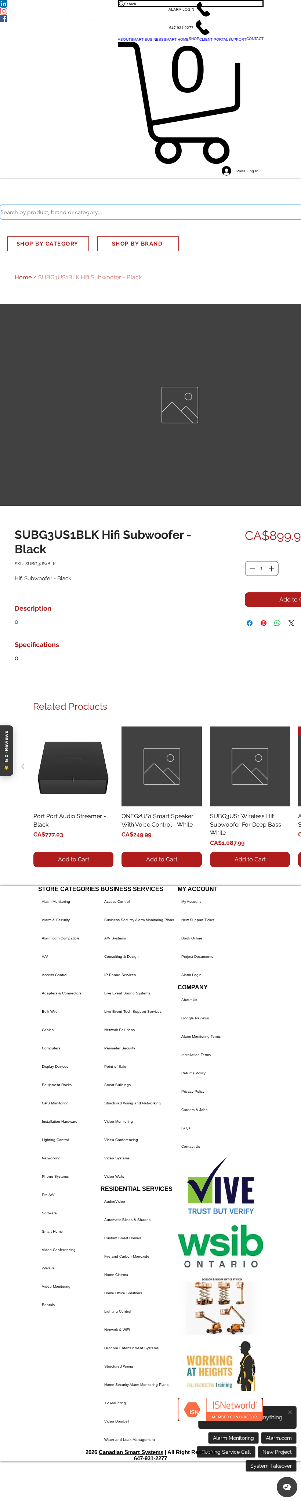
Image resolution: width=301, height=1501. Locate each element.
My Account (191, 902)
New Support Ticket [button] (197, 920)
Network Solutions (119, 1030)
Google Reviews (195, 1018)
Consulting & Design (121, 956)
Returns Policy (193, 1073)
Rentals (48, 1305)
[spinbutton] (262, 568)
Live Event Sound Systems (127, 993)
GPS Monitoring (55, 1103)
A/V (45, 956)
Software (49, 1213)
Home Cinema (116, 1275)
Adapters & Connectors (61, 993)
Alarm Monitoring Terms (201, 1036)
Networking (51, 1158)
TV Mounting (115, 1403)
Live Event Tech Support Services (133, 1011)
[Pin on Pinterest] (263, 623)
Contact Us (190, 1146)
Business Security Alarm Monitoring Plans (139, 920)
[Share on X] (291, 623)
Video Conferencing (59, 1250)
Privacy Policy (192, 1091)
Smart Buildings (117, 1085)
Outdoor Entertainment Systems (131, 1348)
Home (23, 277)
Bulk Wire (50, 1011)
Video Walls (114, 1176)
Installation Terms (196, 1055)
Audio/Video (114, 1201)
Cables (48, 1030)
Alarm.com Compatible (61, 938)
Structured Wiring (118, 1366)
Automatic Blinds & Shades (127, 1220)
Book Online (191, 938)
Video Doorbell (116, 1421)
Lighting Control (55, 1140)
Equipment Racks (57, 1085)
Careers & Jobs (194, 1110)
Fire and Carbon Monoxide (126, 1256)
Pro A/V (48, 1195)
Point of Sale (115, 1066)
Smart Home (52, 1231)
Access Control (54, 975)
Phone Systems (55, 1176)
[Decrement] (251, 568)
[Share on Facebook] (249, 623)
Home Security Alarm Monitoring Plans (136, 1385)
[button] (191, 9)
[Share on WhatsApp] (277, 623)
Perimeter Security (119, 1048)
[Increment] (272, 568)
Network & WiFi (117, 1330)
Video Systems (117, 1158)
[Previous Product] (22, 766)
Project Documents (197, 956)
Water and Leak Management (129, 1440)
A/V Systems (115, 938)
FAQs (186, 1128)
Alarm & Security (56, 920)
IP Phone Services (120, 975)
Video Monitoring (56, 1286)
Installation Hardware (59, 1121)
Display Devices (55, 1066)
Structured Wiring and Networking (132, 1103)
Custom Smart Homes (122, 1238)
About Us (189, 1000)
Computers (51, 1048)
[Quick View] (73, 766)
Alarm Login (191, 975)
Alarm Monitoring (56, 902)
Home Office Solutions (123, 1293)
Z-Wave (48, 1268)
